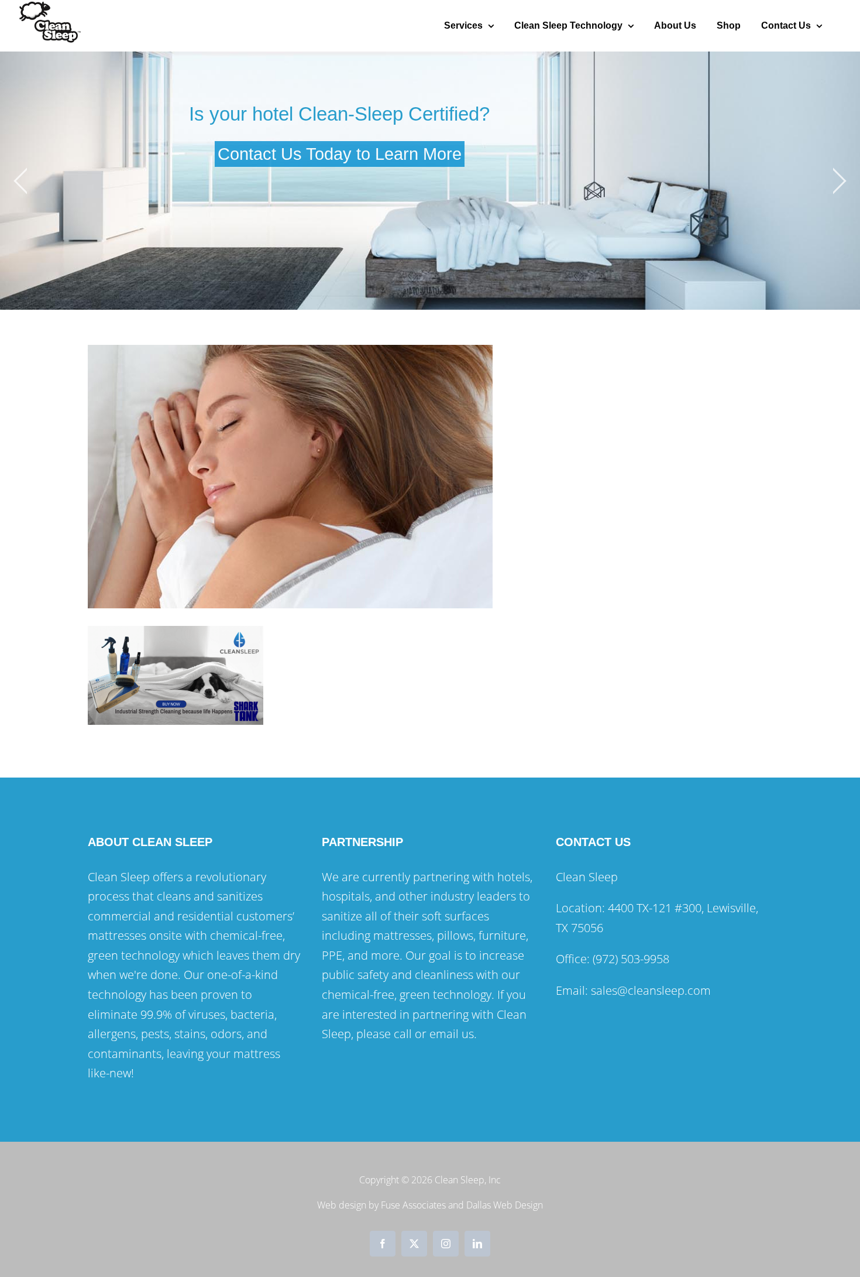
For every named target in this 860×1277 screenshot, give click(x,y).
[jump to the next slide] (839, 181)
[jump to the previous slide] (20, 181)
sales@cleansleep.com (652, 990)
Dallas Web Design (504, 1205)
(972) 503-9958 (631, 959)
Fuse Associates (413, 1205)
